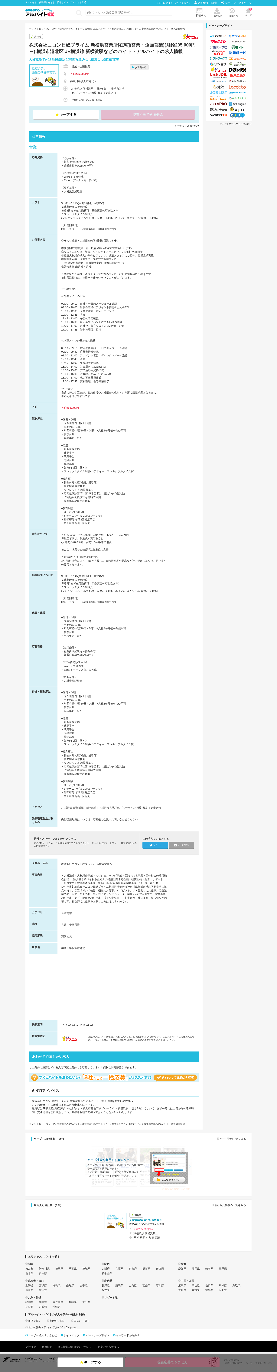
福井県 (106, 1289)
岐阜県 (209, 1268)
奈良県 (160, 1268)
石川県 (160, 1285)
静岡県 (196, 1268)
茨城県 (86, 1268)
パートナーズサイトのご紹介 (237, 123)
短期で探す (34, 1320)
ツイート (157, 845)
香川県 (182, 1289)
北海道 (29, 1285)
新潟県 (119, 1285)
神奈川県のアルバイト (68, 28)
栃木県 (29, 1273)
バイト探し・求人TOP (43, 28)
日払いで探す (82, 1320)
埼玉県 (59, 1268)
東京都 (29, 1268)
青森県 (29, 1289)
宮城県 (43, 1285)
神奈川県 (44, 1268)
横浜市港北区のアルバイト (95, 28)
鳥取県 (236, 1285)
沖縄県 (56, 1306)
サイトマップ (71, 1335)
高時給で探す (57, 1320)
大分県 (86, 1302)
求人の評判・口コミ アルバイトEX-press (52, 1327)
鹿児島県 (58, 1302)
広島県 (182, 1285)
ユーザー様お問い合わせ (42, 1335)
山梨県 (133, 1285)
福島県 (56, 1285)
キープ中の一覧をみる (233, 1138)
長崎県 (73, 1302)
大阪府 (106, 1268)
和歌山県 (107, 1273)
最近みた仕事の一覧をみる (230, 1205)
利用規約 (47, 1346)
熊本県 (43, 1302)
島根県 (223, 1285)
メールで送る (183, 845)
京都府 (133, 1268)
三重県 (223, 1268)
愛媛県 (196, 1289)
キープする (68, 114)
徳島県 (209, 1289)
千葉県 (73, 1268)
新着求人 (201, 15)
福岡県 (29, 1302)
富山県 (146, 1285)
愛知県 (182, 1268)
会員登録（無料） (208, 2)
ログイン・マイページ (238, 2)
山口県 (209, 1285)
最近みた (234, 16)
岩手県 (84, 1285)
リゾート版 (111, 1297)
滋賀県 (146, 1268)
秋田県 (43, 1289)
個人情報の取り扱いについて (75, 1346)
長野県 (106, 1285)
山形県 (70, 1285)
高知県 (223, 1289)
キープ (248, 12)
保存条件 (218, 16)
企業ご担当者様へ (108, 1346)
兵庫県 (119, 1268)
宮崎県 (43, 1306)
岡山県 (196, 1285)
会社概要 (30, 1346)
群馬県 (43, 1273)
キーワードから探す (128, 1335)
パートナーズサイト (97, 1335)
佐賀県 (29, 1306)
